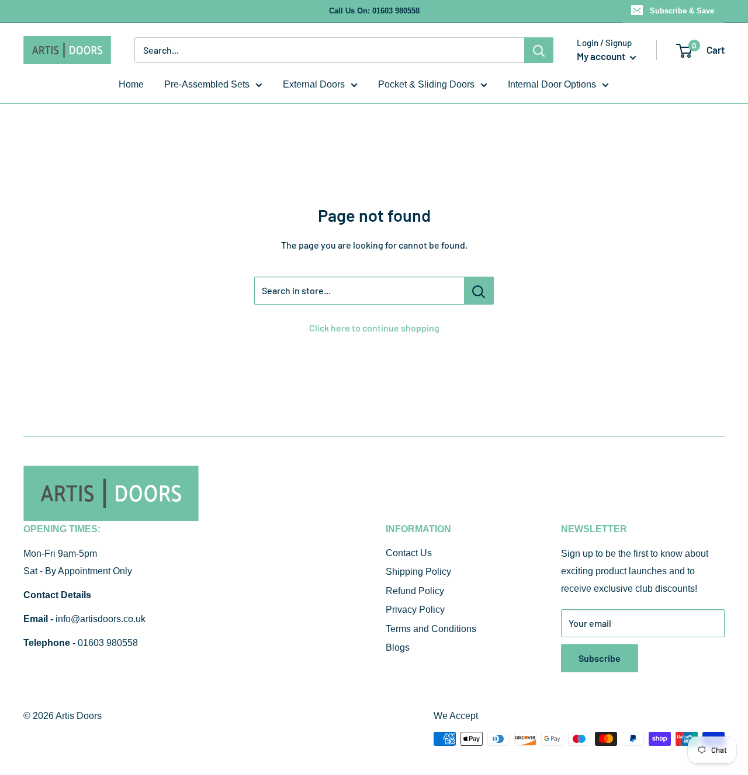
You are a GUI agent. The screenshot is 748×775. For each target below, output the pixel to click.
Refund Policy (415, 591)
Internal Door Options (552, 84)
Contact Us (409, 553)
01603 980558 (108, 643)
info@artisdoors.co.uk (101, 619)
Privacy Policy (415, 610)
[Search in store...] (479, 291)
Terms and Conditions (431, 629)
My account (602, 56)
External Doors (314, 84)
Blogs (398, 647)
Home (131, 84)
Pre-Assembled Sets (207, 84)
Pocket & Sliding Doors (426, 84)
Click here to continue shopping (374, 327)
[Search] (538, 50)
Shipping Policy (418, 572)
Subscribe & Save (682, 10)
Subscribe (600, 658)
